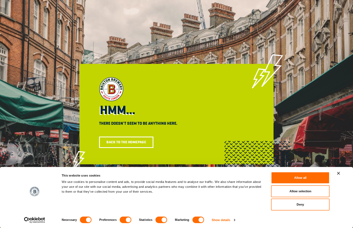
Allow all (300, 177)
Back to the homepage (126, 142)
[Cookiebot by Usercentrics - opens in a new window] (35, 220)
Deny (300, 204)
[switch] (125, 220)
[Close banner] (338, 173)
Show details (221, 220)
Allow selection (300, 191)
